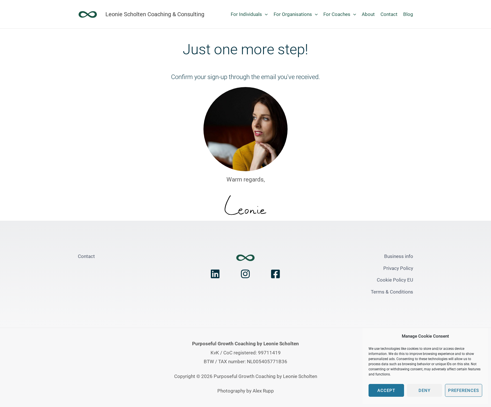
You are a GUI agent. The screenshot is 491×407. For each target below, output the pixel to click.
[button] (265, 14)
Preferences (463, 390)
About (368, 14)
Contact (389, 14)
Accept (386, 390)
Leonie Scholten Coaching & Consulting (154, 14)
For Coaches (336, 14)
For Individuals (246, 14)
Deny (424, 390)
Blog (408, 14)
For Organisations (293, 14)
